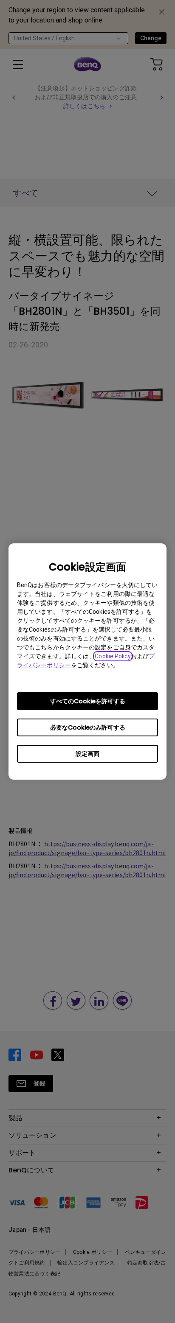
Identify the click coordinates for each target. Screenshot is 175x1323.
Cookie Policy (112, 656)
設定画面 (87, 754)
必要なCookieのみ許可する (87, 727)
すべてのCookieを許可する (87, 701)
